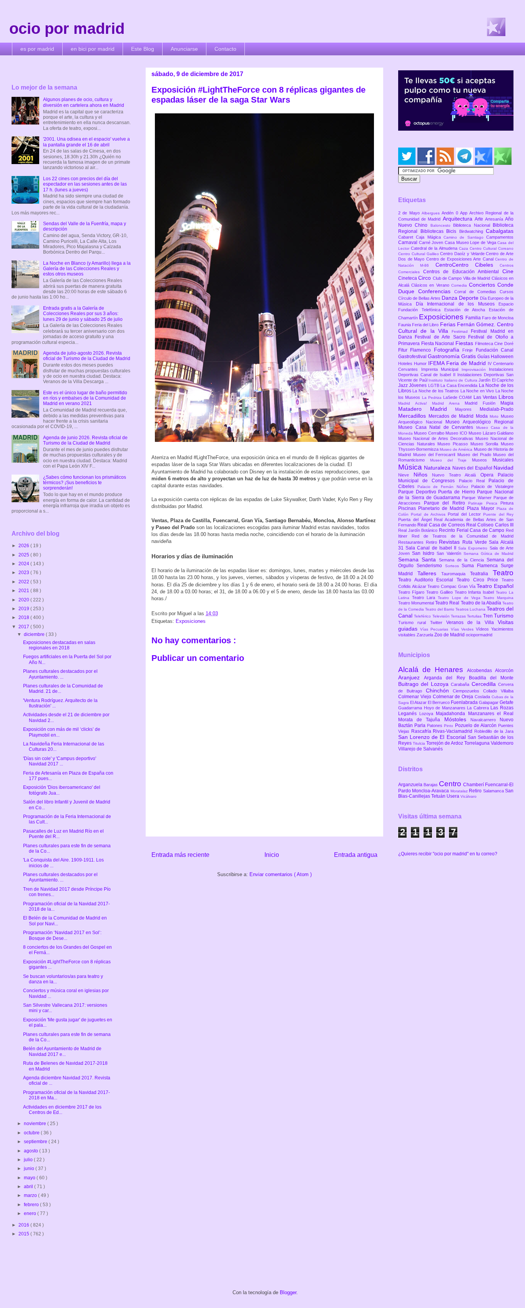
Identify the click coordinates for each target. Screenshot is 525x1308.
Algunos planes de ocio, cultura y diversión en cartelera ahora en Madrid (83, 102)
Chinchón (439, 690)
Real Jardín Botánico (418, 530)
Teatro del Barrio (440, 609)
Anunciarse (184, 49)
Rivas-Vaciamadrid (453, 731)
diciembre (35, 634)
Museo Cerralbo (429, 433)
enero (30, 1213)
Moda (483, 416)
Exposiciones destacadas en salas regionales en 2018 (59, 645)
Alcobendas (481, 670)
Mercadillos (413, 416)
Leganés (408, 713)
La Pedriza (433, 397)
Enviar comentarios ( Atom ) (280, 874)
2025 (24, 555)
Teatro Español (495, 586)
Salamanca (494, 790)
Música (411, 467)
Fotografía (448, 350)
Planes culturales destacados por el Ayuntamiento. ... (60, 674)
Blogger (288, 1292)
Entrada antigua (355, 855)
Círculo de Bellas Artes (420, 298)
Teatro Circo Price (479, 580)
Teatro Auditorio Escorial (427, 580)
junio (29, 1168)
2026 (24, 545)
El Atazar (419, 702)
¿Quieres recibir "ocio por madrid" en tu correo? (447, 854)
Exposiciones (191, 621)
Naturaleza (438, 468)
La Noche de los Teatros (436, 390)
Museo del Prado (475, 454)
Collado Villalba (498, 691)
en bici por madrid (93, 49)
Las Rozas (501, 707)
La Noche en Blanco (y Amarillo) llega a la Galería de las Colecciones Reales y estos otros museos (87, 269)
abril (29, 1186)
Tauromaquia (455, 573)
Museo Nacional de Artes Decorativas (436, 438)
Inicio (271, 855)
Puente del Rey (498, 514)
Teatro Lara (425, 597)
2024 (24, 563)
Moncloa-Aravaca (431, 790)
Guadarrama (411, 707)
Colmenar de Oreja (454, 696)
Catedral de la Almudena (435, 248)
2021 (24, 590)
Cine (507, 271)
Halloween (502, 356)
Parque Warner (477, 497)
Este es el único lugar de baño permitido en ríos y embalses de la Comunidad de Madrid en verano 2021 (85, 398)
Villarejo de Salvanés (420, 749)
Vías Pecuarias (435, 629)
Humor (421, 363)
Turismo (503, 616)
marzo (31, 1195)
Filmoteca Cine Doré (494, 343)
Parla (420, 725)
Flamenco (422, 350)
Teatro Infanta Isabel (475, 592)
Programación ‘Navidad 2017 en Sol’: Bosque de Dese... (62, 935)
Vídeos (483, 629)
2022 (24, 581)
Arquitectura (459, 219)
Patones (435, 725)
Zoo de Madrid (450, 634)
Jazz (403, 385)
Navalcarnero (485, 719)
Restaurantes (412, 542)
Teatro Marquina (498, 598)
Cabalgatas (499, 231)
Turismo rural (414, 622)
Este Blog (142, 49)
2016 (24, 1225)
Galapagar (489, 702)
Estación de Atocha (466, 309)
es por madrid (37, 49)
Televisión (441, 616)
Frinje (468, 350)
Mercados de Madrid (452, 416)
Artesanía (495, 219)
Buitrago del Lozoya (424, 684)
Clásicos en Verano (431, 285)
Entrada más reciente (180, 855)
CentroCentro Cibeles (467, 265)
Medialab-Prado (496, 409)
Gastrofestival (413, 356)
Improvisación (475, 369)
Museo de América (456, 449)
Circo (425, 278)
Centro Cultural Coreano (491, 248)
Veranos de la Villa (472, 622)
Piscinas (408, 508)
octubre (32, 1132)
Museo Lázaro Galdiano (491, 433)
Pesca (493, 503)
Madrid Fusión (482, 403)
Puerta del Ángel (416, 519)
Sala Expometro (473, 548)
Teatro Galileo (440, 592)
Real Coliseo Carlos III (489, 525)
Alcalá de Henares (432, 670)
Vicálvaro (468, 796)
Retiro (432, 542)
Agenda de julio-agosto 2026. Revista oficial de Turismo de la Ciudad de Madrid (86, 355)
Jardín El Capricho (495, 380)
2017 (24, 626)
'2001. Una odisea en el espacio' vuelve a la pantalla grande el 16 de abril (86, 141)
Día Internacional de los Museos (457, 304)
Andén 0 (451, 213)
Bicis (452, 231)
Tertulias (475, 616)
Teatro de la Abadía (482, 603)
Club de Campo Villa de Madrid (462, 278)
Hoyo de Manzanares (445, 707)
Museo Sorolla (485, 444)
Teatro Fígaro (412, 592)
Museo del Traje (451, 460)
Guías (484, 356)
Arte (480, 219)
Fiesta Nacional (438, 343)
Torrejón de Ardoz (445, 743)
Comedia (460, 285)
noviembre (35, 1123)
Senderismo (431, 565)
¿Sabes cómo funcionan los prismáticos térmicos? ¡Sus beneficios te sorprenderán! (84, 483)
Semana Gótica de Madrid (488, 553)
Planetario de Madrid (442, 508)
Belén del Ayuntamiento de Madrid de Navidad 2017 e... (62, 1051)
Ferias (448, 324)
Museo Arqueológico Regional (479, 422)
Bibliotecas (433, 231)
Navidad (503, 468)
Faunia (405, 324)
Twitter (438, 622)
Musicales (502, 460)
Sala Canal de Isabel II (431, 548)
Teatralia (481, 573)
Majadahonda (452, 713)
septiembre (36, 1141)
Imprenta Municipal (441, 369)
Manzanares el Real (490, 713)
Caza (464, 248)
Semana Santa (418, 559)
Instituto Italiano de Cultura (453, 380)
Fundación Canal (494, 350)
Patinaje (477, 503)
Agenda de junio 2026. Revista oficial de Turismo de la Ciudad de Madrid (85, 440)
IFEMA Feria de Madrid (458, 363)
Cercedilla (485, 684)
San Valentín (450, 553)
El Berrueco (439, 702)
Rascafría (422, 731)
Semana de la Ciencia (463, 560)
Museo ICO (457, 433)
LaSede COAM (458, 397)
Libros (505, 397)
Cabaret (407, 237)
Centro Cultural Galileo (419, 254)
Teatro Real (447, 603)
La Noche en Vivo (477, 390)
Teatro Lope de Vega (460, 598)
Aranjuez (411, 677)
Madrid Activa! (415, 403)
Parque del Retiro (446, 503)
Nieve (406, 475)
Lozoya (427, 713)
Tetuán (439, 796)
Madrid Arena (448, 403)
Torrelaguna (477, 743)
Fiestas (465, 343)
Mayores (467, 409)
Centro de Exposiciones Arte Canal (460, 259)
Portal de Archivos (429, 514)
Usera (453, 796)
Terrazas (459, 616)
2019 (24, 608)
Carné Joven (432, 242)
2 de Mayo (410, 213)
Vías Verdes (463, 629)
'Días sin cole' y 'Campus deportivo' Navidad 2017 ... (59, 761)
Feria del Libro (426, 324)
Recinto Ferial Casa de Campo (472, 530)
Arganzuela (411, 784)
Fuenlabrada (465, 702)
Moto (495, 416)
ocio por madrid (67, 28)
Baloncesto (441, 225)
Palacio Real (473, 480)
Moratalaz (459, 791)
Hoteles (406, 363)
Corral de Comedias (477, 291)
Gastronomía (444, 356)
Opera (489, 475)
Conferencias (436, 291)
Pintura (506, 503)
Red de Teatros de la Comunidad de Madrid (462, 536)
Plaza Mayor (482, 508)
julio (29, 1159)
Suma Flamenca (481, 565)
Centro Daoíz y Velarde (463, 253)
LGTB (434, 385)
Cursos (506, 291)
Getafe (506, 702)
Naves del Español (472, 468)
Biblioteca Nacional (473, 225)
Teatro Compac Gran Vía (452, 586)
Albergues (432, 213)
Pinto (449, 726)
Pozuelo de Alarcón (476, 725)
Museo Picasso (453, 444)
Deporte (469, 298)
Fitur (404, 350)
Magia (506, 403)
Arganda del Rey (446, 678)
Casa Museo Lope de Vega (471, 242)
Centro (451, 784)
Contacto (225, 49)
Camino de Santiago (465, 237)
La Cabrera (478, 707)
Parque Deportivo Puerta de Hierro (437, 492)
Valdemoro (502, 743)
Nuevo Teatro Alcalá (456, 475)
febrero (32, 1204)
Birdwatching (472, 231)
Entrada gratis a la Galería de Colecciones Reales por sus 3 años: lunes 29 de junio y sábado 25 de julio (83, 313)
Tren (488, 616)
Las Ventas (486, 397)
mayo (30, 1177)
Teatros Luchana (471, 609)
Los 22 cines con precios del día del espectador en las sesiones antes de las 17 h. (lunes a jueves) (85, 184)
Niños (423, 474)
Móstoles (457, 719)
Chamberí (474, 784)
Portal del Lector (465, 514)
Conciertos (483, 285)
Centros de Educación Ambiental (462, 271)
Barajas (431, 784)
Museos (482, 460)
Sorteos (453, 566)
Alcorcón (504, 670)
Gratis (469, 356)
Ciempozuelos (468, 691)
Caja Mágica (430, 237)
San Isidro (424, 553)
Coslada (483, 696)
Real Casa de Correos (441, 525)
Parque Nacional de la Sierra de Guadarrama (455, 494)
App (464, 213)
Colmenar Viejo (415, 696)
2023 (24, 572)
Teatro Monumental (416, 603)
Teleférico (423, 616)
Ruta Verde (475, 542)
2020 (24, 600)
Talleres (429, 573)
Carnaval (408, 242)
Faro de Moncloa (497, 317)
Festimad (461, 331)
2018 (24, 617)
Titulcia (419, 743)
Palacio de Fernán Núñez (444, 487)
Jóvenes (418, 385)
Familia (473, 317)
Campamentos (499, 237)
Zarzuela (425, 634)
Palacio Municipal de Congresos (455, 477)
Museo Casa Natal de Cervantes (437, 427)
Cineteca (408, 278)
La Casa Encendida (459, 385)
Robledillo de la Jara (493, 731)
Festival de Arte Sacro (441, 337)
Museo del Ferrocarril (435, 454)
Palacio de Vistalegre (492, 486)
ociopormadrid (479, 634)
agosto (31, 1151)
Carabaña (461, 684)
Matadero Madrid (426, 409)
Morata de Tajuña (421, 719)
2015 (24, 1234)
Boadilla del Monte (491, 678)
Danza (450, 298)
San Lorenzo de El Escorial (433, 737)
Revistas (450, 542)
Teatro (503, 573)
